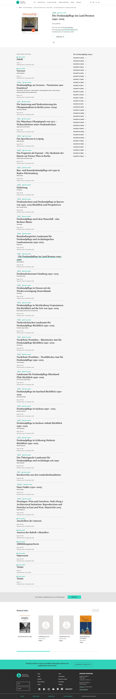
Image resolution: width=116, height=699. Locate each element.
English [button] (19, 688)
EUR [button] (19, 683)
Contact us (81, 686)
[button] (53, 42)
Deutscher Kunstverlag (90, 696)
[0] (93, 2)
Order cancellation (83, 689)
